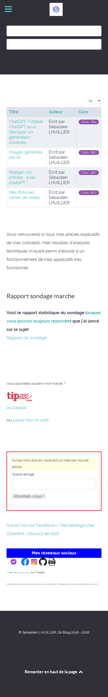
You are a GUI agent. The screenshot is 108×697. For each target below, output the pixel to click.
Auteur (56, 111)
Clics (83, 111)
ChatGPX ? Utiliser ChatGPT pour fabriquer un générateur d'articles (26, 132)
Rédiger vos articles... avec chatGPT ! (22, 177)
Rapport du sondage (27, 337)
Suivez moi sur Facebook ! (32, 525)
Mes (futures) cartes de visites (24, 195)
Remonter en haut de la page (51, 671)
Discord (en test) (43, 533)
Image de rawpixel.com (18, 572)
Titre (13, 111)
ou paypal (16, 407)
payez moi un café (30, 420)
